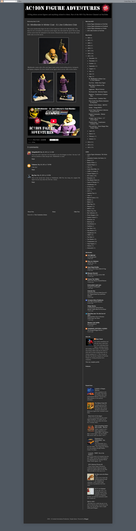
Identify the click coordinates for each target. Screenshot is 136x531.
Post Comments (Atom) (41, 214)
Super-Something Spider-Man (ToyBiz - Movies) (101, 426)
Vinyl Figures (90, 243)
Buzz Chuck (99, 339)
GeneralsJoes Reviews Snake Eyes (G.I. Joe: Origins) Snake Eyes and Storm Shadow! (97, 294)
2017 (89, 50)
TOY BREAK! (92, 255)
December (92, 58)
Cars (88, 167)
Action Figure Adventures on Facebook (97, 26)
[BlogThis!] (52, 140)
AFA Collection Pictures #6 (95, 464)
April (90, 131)
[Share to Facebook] (56, 140)
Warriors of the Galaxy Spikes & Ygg (97, 268)
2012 (89, 147)
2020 (89, 43)
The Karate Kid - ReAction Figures (98, 92)
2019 (89, 45)
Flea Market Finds (92, 180)
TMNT (89, 235)
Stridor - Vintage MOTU (95, 107)
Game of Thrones (91, 182)
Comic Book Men (91, 169)
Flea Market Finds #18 (101, 403)
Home (54, 211)
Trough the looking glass (94, 286)
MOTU (89, 208)
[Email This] (50, 140)
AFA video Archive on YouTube (95, 30)
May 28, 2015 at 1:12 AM (47, 152)
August (91, 68)
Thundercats (90, 232)
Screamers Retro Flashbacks (95, 300)
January (91, 139)
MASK (89, 200)
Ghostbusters (90, 184)
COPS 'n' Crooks (91, 171)
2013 (89, 145)
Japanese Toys (91, 193)
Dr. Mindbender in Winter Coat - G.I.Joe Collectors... (97, 79)
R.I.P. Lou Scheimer (100, 488)
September (92, 66)
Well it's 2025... (91, 501)
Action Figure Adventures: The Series (97, 154)
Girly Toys (90, 189)
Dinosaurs (89, 178)
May (90, 76)
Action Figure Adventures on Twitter (97, 28)
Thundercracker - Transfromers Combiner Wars (97, 123)
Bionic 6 (89, 160)
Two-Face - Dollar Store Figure (97, 83)
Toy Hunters (90, 239)
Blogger (86, 519)
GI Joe (33, 142)
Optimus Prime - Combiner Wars (97, 98)
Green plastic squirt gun (94, 285)
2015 (89, 56)
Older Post (77, 211)
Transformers (90, 241)
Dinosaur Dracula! (93, 273)
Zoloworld (90, 248)
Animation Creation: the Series (95, 158)
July (90, 71)
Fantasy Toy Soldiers (93, 279)
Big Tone (34, 175)
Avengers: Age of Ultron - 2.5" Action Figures (97, 119)
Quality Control (91, 217)
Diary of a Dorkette (93, 261)
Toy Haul (89, 237)
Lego (88, 195)
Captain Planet (91, 164)
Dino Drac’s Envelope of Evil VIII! (96, 274)
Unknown (34, 164)
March (91, 133)
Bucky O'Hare (91, 162)
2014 (89, 142)
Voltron (89, 246)
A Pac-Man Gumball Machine (95, 301)
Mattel (89, 202)
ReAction (89, 219)
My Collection (91, 213)
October (91, 63)
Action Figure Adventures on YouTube (97, 24)
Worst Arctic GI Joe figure (95, 416)
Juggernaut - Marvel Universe (96, 89)
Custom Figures (91, 173)
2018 (89, 48)
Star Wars (89, 228)
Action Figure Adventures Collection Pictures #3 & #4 (98, 110)
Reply (33, 159)
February (91, 136)
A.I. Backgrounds (92, 257)
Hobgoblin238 (36, 152)
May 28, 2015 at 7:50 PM (44, 164)
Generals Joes (91, 291)
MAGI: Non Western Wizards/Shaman (97, 280)
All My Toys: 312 (92, 263)
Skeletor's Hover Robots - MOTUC (98, 105)
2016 (89, 53)
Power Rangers (91, 215)
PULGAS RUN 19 (92, 324)
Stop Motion (90, 230)
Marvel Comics (91, 197)
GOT (88, 191)
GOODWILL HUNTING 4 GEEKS (97, 328)
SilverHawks (90, 224)
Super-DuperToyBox (93, 267)
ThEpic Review (92, 306)
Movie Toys (90, 211)
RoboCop (89, 221)
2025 (89, 37)
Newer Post (31, 211)
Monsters (89, 206)
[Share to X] (54, 140)
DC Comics (90, 175)
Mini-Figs (89, 204)
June (90, 74)
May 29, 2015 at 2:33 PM (44, 175)
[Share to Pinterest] (57, 140)
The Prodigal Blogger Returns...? (96, 330)
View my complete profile (92, 362)
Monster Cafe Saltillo (93, 322)
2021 (89, 40)
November (92, 61)
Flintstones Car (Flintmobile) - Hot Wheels (100, 440)
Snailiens (89, 226)
